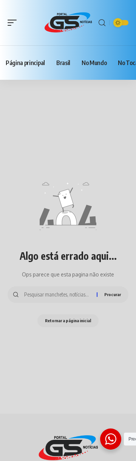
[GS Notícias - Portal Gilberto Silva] (68, 23)
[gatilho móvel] (14, 23)
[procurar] (102, 23)
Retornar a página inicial (68, 320)
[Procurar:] (58, 294)
